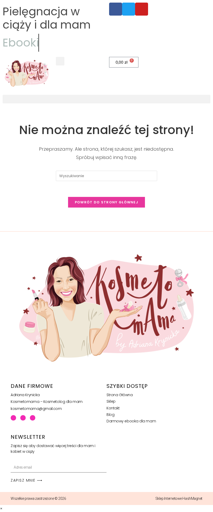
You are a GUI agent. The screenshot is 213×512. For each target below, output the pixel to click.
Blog (110, 414)
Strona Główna (119, 394)
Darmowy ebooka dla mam (131, 421)
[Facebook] (13, 418)
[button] (60, 61)
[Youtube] (23, 418)
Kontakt (113, 408)
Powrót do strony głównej (106, 202)
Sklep (111, 401)
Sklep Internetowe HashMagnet (178, 498)
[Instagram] (32, 418)
